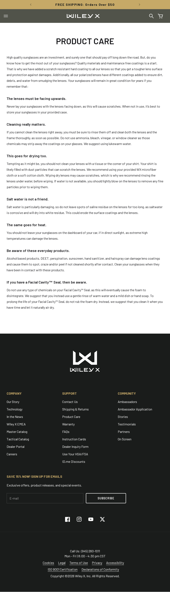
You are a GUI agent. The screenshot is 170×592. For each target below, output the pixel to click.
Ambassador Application (135, 409)
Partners (124, 432)
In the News (15, 417)
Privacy (97, 563)
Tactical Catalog (18, 439)
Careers (12, 454)
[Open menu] (5, 16)
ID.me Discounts (73, 461)
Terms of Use (78, 563)
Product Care (71, 417)
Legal (62, 563)
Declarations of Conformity (100, 569)
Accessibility (115, 563)
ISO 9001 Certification (63, 569)
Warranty (68, 424)
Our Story (13, 402)
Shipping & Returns (75, 409)
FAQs (65, 432)
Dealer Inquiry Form (75, 446)
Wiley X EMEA (16, 424)
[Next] (139, 4)
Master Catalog (17, 432)
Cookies (48, 563)
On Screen (124, 439)
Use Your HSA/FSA (75, 454)
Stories (123, 417)
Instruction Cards (74, 439)
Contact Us (70, 402)
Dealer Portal (15, 446)
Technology (14, 409)
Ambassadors (127, 402)
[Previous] (30, 4)
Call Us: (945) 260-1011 (85, 551)
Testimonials (127, 424)
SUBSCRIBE (106, 498)
